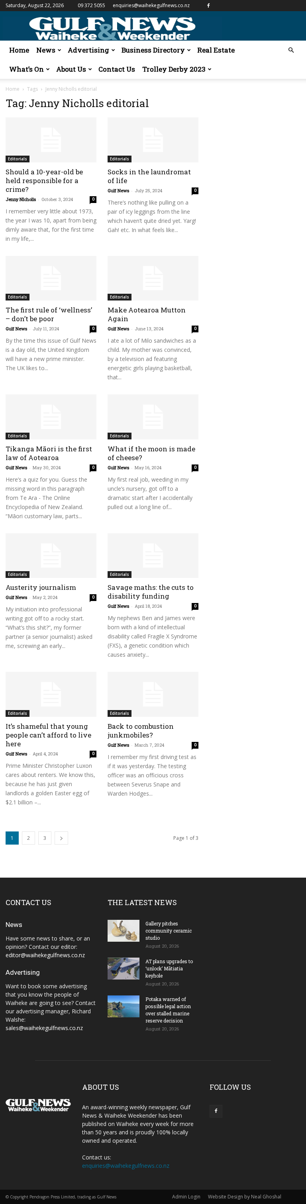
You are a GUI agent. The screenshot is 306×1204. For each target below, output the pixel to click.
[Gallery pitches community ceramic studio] (123, 931)
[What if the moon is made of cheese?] (153, 416)
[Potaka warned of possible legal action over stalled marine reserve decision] (123, 1006)
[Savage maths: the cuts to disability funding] (153, 555)
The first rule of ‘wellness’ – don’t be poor (49, 314)
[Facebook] (208, 5)
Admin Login (186, 1196)
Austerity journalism (41, 587)
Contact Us (116, 69)
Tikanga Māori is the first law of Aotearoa (49, 453)
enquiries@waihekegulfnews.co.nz (151, 5)
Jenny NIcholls (21, 199)
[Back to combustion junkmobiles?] (153, 694)
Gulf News (118, 190)
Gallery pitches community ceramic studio (168, 930)
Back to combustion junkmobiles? (141, 731)
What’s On (26, 69)
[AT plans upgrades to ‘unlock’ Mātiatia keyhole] (123, 969)
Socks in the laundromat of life (149, 176)
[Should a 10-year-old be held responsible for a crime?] (51, 139)
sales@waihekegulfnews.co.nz (44, 1028)
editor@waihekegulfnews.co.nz (45, 955)
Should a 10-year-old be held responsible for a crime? (44, 180)
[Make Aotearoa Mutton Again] (153, 278)
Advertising (88, 50)
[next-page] (61, 838)
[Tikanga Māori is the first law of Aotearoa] (51, 416)
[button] (290, 50)
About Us (71, 69)
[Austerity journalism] (51, 555)
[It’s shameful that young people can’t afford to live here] (51, 694)
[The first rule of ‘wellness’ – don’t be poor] (51, 278)
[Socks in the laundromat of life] (153, 139)
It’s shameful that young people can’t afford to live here (48, 735)
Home (19, 50)
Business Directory (153, 50)
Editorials (17, 159)
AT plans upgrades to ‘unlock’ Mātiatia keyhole (169, 968)
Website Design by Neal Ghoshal (244, 1196)
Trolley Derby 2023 (174, 69)
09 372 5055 (91, 5)
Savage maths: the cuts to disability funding (151, 592)
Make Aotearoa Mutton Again (147, 314)
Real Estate (216, 50)
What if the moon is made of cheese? (151, 453)
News (45, 50)
